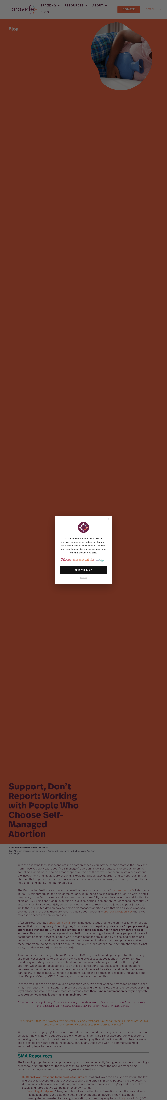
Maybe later (83, 578)
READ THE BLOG (83, 570)
